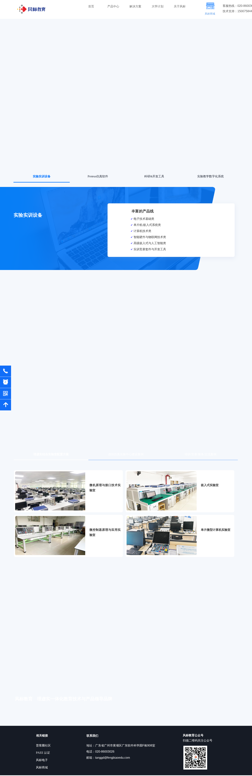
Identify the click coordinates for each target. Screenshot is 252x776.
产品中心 (113, 6)
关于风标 (180, 6)
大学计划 (157, 6)
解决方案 (135, 6)
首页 (91, 6)
